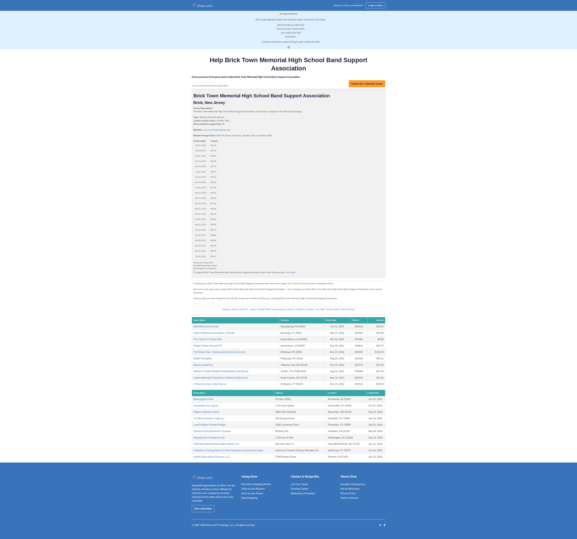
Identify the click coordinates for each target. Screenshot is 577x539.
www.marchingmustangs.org (216, 130)
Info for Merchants (349, 488)
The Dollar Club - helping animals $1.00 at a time (219, 352)
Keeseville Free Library (205, 405)
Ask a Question (203, 508)
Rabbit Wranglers (202, 358)
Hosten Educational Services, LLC (211, 456)
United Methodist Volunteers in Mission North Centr (220, 377)
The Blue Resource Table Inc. (209, 418)
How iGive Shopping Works (256, 484)
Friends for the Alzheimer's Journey (212, 431)
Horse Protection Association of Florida (214, 333)
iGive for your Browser (253, 488)
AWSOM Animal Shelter (206, 326)
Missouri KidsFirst (202, 365)
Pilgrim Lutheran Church (206, 412)
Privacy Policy (348, 493)
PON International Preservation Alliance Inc (216, 444)
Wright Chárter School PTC (208, 345)
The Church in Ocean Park (207, 339)
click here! (291, 272)
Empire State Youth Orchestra (340, 309)
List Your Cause (299, 484)
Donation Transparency (352, 484)
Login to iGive (375, 5)
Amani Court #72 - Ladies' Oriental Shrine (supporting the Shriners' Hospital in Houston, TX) (275, 309)
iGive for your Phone (252, 493)
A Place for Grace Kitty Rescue (209, 384)
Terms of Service (349, 498)
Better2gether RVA (203, 399)
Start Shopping (249, 498)
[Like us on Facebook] (384, 525)
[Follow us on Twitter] (380, 525)
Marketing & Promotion (303, 493)
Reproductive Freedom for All (208, 437)
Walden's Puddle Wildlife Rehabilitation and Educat (220, 371)
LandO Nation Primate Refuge (209, 424)
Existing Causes (299, 488)
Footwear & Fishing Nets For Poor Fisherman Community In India (228, 450)
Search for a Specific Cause (367, 83)
